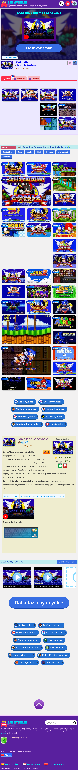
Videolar (34, 79)
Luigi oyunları (55, 640)
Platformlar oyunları (26, 409)
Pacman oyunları (54, 416)
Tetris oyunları (53, 662)
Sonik (29, 152)
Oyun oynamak (39, 48)
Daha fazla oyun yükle (39, 602)
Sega (20, 152)
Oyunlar (6, 79)
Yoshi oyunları (57, 647)
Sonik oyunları (26, 401)
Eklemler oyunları (26, 416)
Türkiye (8, 755)
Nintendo (6, 156)
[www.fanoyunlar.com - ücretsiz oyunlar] (14, 723)
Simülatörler (8, 152)
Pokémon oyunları (52, 625)
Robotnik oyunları (55, 409)
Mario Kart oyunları (22, 655)
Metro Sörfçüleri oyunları (54, 655)
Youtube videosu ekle (67, 562)
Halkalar (49, 152)
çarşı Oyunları (57, 424)
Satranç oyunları (27, 662)
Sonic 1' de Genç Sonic (56, 764)
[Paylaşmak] (75, 63)
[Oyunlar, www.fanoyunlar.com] (14, 4)
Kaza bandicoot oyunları (27, 424)
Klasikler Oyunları (52, 401)
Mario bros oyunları (25, 632)
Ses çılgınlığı (63, 152)
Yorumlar (19, 79)
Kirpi (39, 152)
